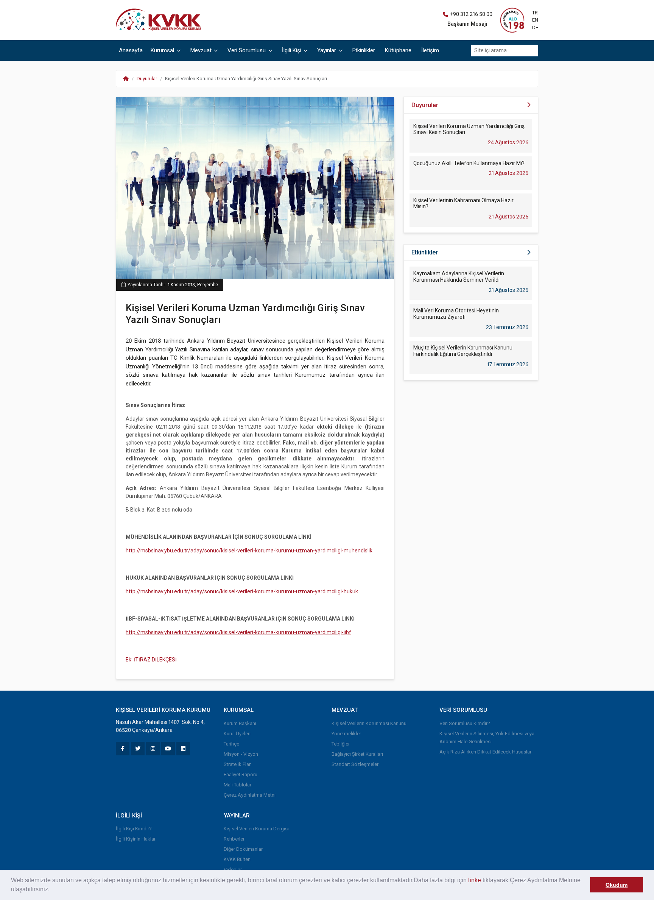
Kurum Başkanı (240, 723)
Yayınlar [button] (327, 50)
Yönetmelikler (346, 733)
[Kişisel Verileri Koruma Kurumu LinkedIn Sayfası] (183, 748)
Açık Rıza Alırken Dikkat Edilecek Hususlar (485, 752)
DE (535, 27)
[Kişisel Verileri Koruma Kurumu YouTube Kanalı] (168, 748)
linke (474, 880)
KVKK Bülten (237, 859)
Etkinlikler (363, 50)
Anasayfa (131, 50)
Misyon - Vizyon (241, 754)
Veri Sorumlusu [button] (247, 50)
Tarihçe (231, 744)
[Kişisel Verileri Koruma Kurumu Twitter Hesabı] (138, 748)
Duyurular (147, 78)
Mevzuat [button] (201, 50)
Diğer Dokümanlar (243, 849)
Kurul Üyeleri (237, 733)
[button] (52, 890)
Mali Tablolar (237, 785)
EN (535, 20)
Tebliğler (341, 744)
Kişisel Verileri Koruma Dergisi (256, 828)
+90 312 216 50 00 (471, 14)
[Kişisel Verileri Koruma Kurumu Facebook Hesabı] (122, 748)
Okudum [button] (617, 885)
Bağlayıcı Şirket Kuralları (357, 754)
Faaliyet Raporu (240, 774)
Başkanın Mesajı (467, 24)
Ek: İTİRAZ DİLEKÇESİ (151, 660)
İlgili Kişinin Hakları (136, 839)
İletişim (430, 50)
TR (535, 13)
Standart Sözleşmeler (355, 764)
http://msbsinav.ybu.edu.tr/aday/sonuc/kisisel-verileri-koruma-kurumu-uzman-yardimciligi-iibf (238, 632)
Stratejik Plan (238, 764)
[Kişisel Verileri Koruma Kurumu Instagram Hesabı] (153, 748)
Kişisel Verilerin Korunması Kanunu (369, 723)
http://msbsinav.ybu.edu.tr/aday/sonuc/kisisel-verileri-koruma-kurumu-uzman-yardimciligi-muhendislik (249, 550)
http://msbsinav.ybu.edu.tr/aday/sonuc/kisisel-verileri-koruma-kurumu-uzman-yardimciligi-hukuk (242, 591)
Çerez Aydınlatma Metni (250, 795)
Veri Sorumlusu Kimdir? (464, 723)
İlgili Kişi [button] (292, 50)
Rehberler (234, 839)
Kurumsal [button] (163, 50)
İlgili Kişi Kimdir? (134, 828)
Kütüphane (398, 50)
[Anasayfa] (160, 19)
